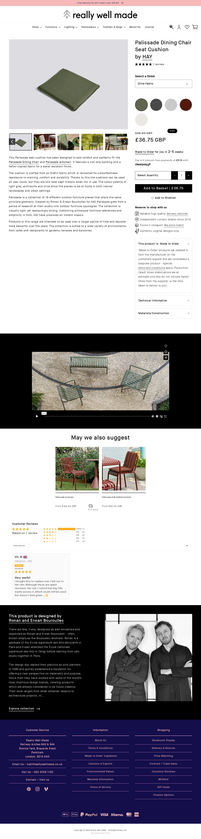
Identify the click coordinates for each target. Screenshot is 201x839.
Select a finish (145, 76)
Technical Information (152, 300)
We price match (174, 225)
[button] (36, 27)
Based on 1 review (24, 533)
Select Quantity (147, 175)
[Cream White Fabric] (141, 119)
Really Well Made (98, 830)
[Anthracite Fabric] (156, 104)
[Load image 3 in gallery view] (68, 142)
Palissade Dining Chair (24, 162)
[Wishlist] (187, 27)
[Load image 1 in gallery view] (21, 142)
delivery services (177, 213)
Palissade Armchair (58, 162)
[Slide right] (125, 141)
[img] (41, 572)
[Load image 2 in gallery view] (45, 142)
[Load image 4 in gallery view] (92, 142)
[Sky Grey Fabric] (171, 104)
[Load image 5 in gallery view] (116, 142)
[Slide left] (12, 141)
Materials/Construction (153, 313)
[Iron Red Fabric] (186, 104)
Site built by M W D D (100, 833)
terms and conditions (151, 268)
